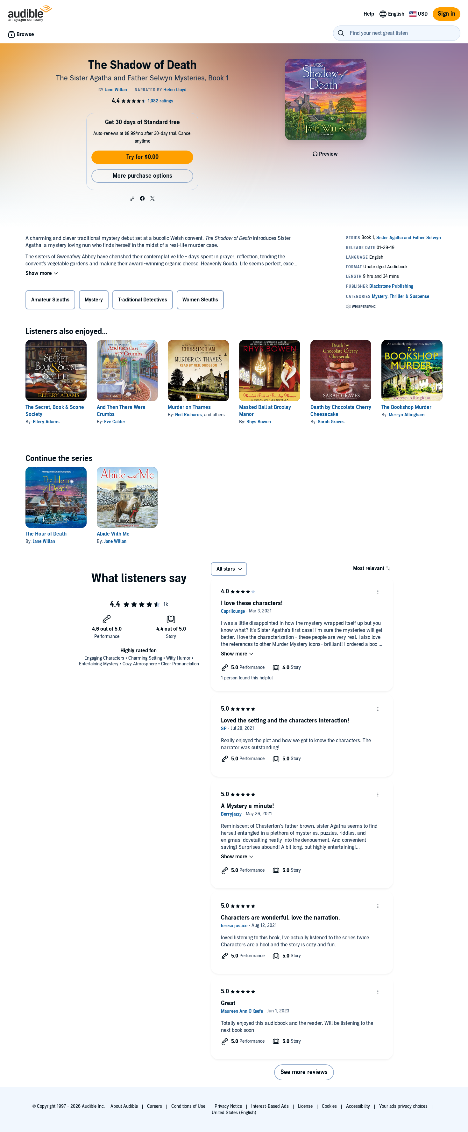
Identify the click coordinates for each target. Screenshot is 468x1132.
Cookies (329, 1106)
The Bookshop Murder (406, 407)
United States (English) (234, 1112)
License (305, 1106)
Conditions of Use (188, 1106)
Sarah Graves (331, 422)
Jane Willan (44, 541)
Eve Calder (114, 422)
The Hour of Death (46, 534)
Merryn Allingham (407, 415)
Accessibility (358, 1106)
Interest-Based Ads (270, 1106)
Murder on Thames (189, 407)
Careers (154, 1106)
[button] (132, 198)
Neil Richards (188, 415)
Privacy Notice (228, 1106)
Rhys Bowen (258, 422)
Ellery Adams (46, 422)
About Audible (124, 1106)
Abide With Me (113, 534)
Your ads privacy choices (403, 1106)
